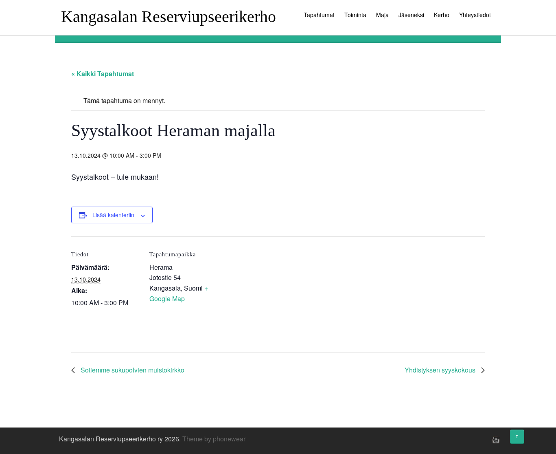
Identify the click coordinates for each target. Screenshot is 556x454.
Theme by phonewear (213, 438)
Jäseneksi (411, 15)
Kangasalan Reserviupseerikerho (168, 16)
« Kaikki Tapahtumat (102, 73)
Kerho (441, 15)
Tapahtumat (319, 15)
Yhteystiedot (475, 15)
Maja (382, 15)
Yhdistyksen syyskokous (441, 370)
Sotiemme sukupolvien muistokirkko (131, 370)
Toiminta (355, 15)
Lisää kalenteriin (113, 215)
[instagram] (495, 440)
